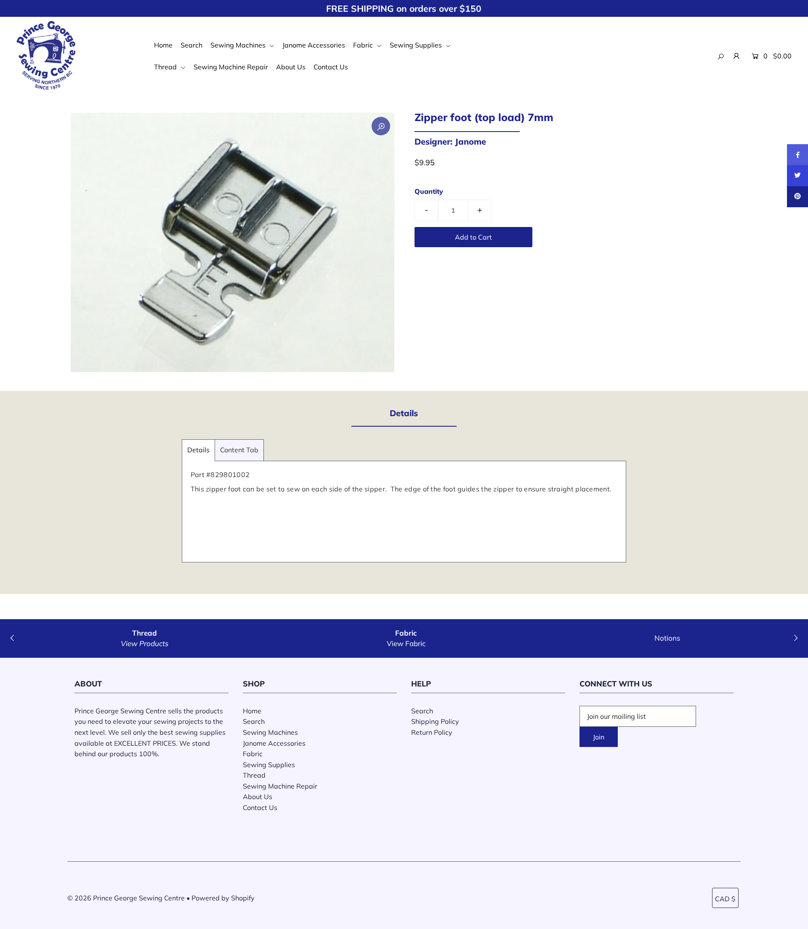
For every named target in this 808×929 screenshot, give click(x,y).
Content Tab (239, 450)
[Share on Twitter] (797, 175)
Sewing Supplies (417, 45)
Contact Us (331, 67)
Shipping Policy (435, 721)
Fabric (364, 45)
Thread (166, 67)
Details (198, 450)
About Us (291, 67)
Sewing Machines (238, 45)
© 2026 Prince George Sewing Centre (126, 898)
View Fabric (406, 643)
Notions (667, 637)
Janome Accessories (313, 45)
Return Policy (431, 732)
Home (163, 45)
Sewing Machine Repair (231, 67)
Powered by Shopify (223, 898)
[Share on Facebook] (797, 154)
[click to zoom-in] (381, 126)
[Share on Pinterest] (797, 196)
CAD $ (725, 899)
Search (191, 45)
